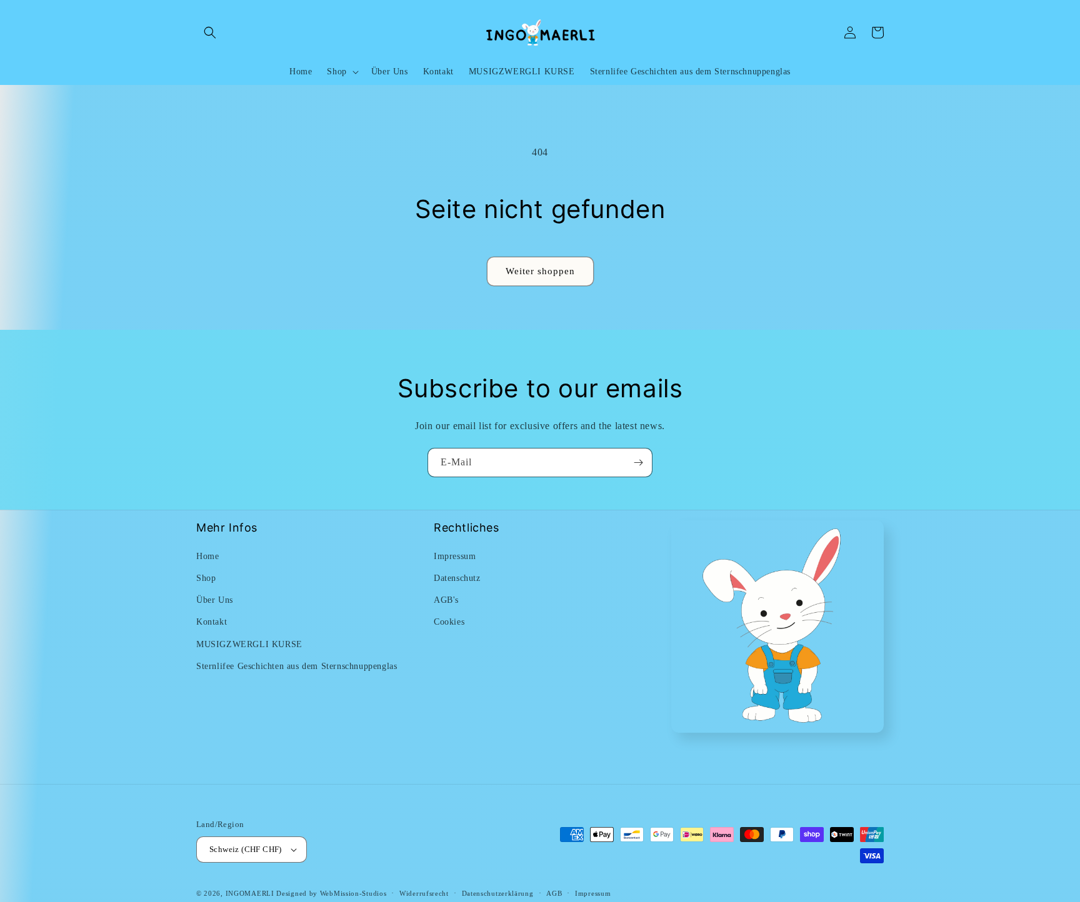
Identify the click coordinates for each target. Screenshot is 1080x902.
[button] (210, 32)
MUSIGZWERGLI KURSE (249, 644)
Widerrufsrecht (424, 893)
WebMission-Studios (353, 893)
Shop (206, 578)
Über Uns (214, 600)
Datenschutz (457, 578)
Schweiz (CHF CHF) (245, 849)
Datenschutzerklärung (498, 893)
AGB (554, 893)
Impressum (455, 556)
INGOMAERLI (250, 893)
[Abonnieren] (638, 462)
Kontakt (211, 622)
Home (207, 556)
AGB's (446, 600)
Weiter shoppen (540, 271)
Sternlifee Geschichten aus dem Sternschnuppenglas (296, 666)
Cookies (449, 622)
